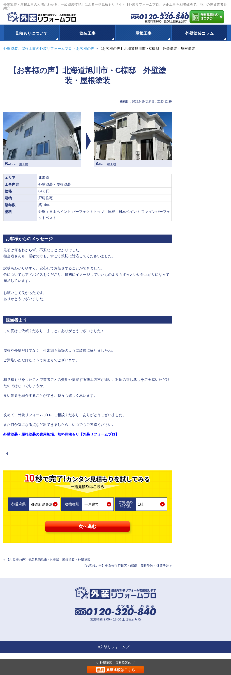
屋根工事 (143, 33)
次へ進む (88, 526)
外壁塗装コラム (199, 33)
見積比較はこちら (116, 670)
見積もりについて (31, 33)
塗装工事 (87, 33)
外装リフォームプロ (116, 647)
